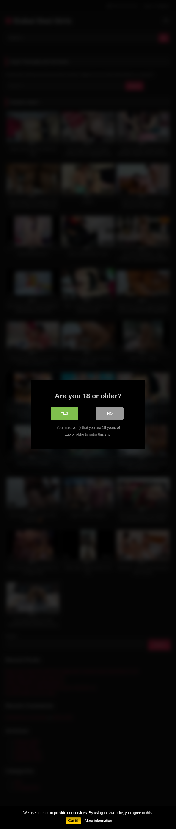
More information (98, 821)
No (110, 413)
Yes (64, 413)
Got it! (73, 821)
